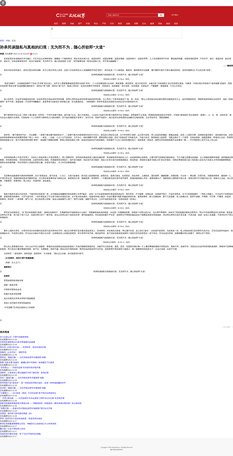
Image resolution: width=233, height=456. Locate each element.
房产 (80, 23)
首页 (56, 23)
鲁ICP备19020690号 (116, 450)
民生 (96, 23)
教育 (120, 23)
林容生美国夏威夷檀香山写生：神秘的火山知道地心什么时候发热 (28, 424)
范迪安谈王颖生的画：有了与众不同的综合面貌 (20, 434)
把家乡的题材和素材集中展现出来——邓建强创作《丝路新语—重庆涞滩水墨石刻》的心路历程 (41, 403)
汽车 (112, 23)
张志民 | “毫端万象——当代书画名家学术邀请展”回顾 (23, 388)
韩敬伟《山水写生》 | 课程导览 (13, 352)
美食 (160, 23)
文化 (144, 23)
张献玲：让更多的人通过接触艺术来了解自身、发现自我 (24, 373)
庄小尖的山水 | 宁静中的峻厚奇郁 (14, 337)
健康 (152, 23)
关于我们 (174, 15)
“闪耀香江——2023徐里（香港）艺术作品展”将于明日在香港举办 (28, 393)
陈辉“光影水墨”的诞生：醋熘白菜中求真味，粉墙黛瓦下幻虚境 (27, 362)
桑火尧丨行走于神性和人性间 (12, 429)
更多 (176, 23)
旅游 (168, 23)
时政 (88, 23)
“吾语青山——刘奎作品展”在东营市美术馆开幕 (20, 368)
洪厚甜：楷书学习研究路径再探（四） (16, 413)
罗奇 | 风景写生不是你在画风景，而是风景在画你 (21, 419)
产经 (104, 23)
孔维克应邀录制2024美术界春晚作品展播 (17, 342)
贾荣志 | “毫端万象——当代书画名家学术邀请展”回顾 (23, 357)
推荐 (64, 23)
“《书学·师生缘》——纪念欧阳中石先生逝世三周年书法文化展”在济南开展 (32, 398)
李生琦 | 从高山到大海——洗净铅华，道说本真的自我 (23, 347)
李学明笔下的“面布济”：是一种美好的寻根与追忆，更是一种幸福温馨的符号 (33, 383)
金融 (128, 23)
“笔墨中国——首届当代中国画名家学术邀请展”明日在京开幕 (26, 408)
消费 (136, 23)
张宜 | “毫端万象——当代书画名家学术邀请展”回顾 (22, 378)
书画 (72, 23)
